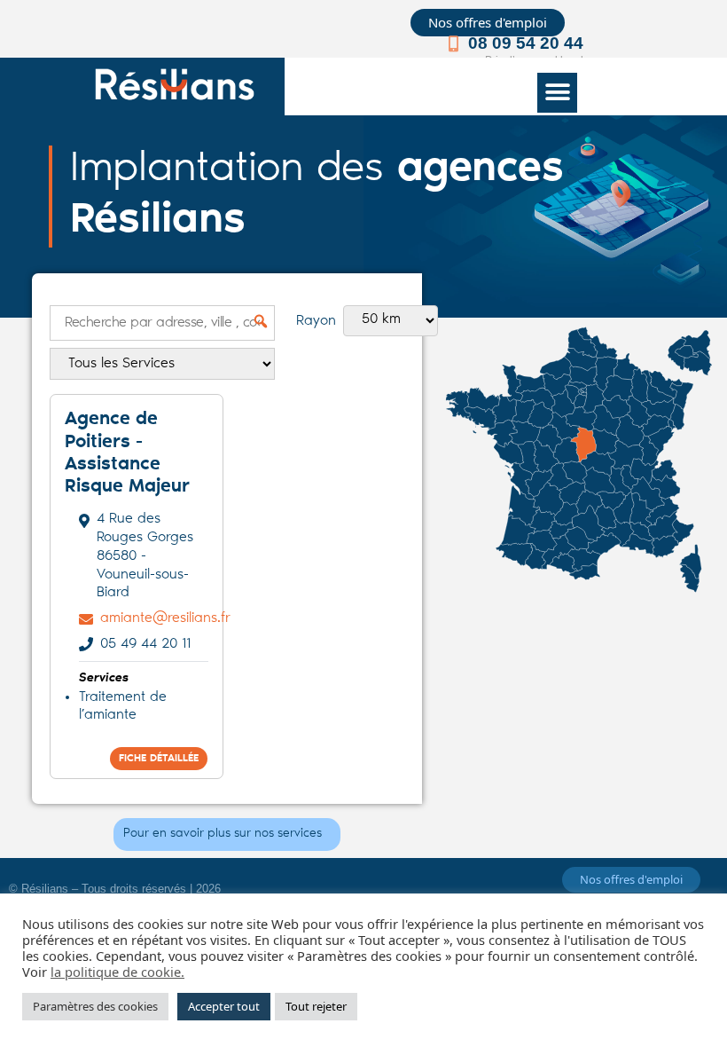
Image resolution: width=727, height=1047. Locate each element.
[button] (557, 93)
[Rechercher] (254, 321)
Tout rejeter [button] (316, 1006)
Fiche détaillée (159, 758)
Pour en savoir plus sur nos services (222, 834)
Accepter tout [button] (224, 1006)
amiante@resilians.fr (165, 618)
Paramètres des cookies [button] (95, 1006)
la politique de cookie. (117, 971)
